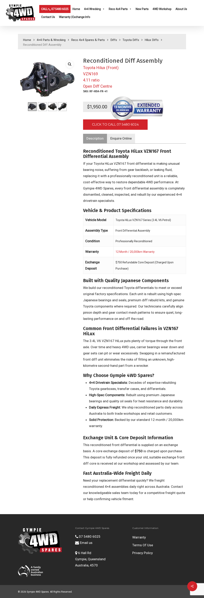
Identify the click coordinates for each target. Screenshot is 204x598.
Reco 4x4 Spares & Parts (88, 40)
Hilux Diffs (152, 40)
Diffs (113, 40)
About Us (181, 9)
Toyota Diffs (131, 40)
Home (76, 9)
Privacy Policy (142, 553)
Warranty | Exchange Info (74, 17)
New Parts (142, 9)
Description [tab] (95, 138)
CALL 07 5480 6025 (55, 9)
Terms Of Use (142, 545)
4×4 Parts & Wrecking (51, 40)
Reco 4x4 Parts (118, 9)
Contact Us (48, 17)
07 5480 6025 (89, 536)
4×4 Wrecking (92, 9)
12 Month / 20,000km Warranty (135, 251)
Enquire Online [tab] (121, 138)
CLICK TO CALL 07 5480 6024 (115, 124)
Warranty (139, 537)
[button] (69, 64)
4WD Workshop (162, 9)
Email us (85, 543)
